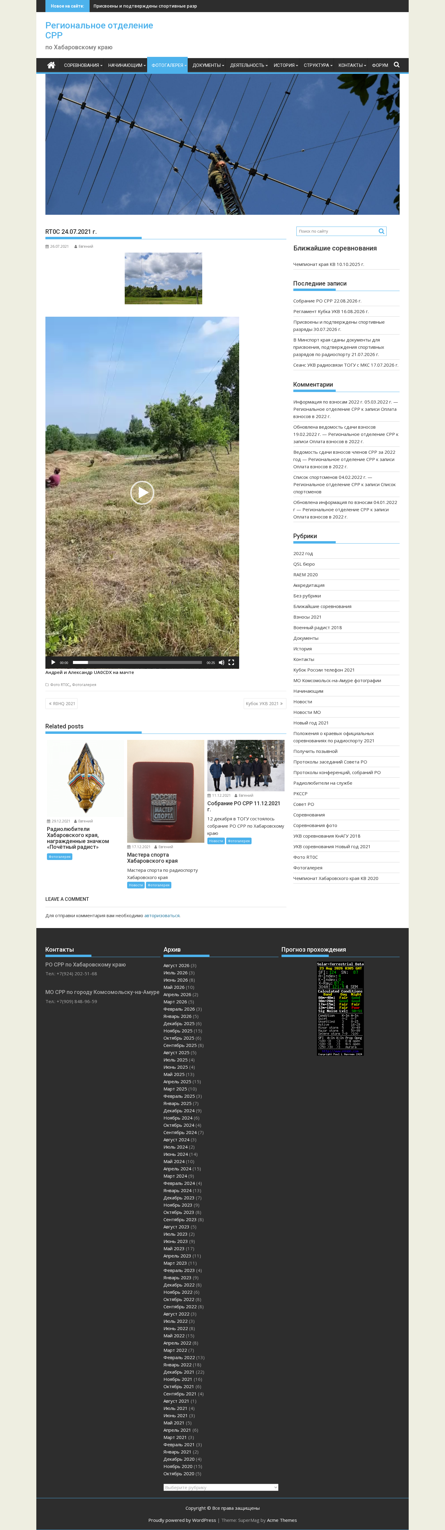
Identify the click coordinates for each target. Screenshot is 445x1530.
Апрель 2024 (177, 1168)
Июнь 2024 (175, 1154)
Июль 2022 (175, 1321)
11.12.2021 (221, 795)
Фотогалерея (167, 65)
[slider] (137, 662)
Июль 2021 (175, 1408)
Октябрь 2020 (178, 1473)
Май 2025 (174, 1074)
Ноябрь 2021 (178, 1379)
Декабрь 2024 (179, 1110)
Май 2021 (174, 1423)
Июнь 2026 (175, 980)
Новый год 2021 (311, 723)
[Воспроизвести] (53, 662)
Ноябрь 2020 (178, 1466)
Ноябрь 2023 (178, 1205)
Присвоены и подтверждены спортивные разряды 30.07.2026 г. (163, 6)
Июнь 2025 (175, 1067)
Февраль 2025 (179, 1096)
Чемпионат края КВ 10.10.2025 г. (328, 264)
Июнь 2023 (175, 1241)
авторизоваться (162, 915)
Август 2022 (176, 1314)
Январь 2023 (177, 1277)
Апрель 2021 (177, 1430)
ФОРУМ (380, 65)
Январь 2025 (177, 1103)
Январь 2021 (177, 1452)
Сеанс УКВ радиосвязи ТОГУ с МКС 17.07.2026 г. (345, 365)
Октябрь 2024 (178, 1125)
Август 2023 (176, 1227)
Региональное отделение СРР (99, 30)
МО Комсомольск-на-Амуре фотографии (337, 680)
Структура (316, 65)
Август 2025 (176, 1052)
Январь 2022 (177, 1365)
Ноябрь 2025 (178, 1031)
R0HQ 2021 (64, 703)
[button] (142, 493)
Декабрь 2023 (179, 1198)
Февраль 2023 (179, 1270)
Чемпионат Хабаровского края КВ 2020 (335, 878)
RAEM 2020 (305, 574)
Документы (207, 65)
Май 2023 (174, 1248)
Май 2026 (174, 987)
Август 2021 (176, 1401)
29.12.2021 (61, 821)
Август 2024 (176, 1139)
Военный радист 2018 (317, 627)
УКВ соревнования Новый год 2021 (332, 846)
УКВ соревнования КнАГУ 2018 (327, 836)
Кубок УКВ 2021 (262, 703)
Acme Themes (282, 1520)
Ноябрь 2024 (178, 1118)
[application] (142, 493)
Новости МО (307, 712)
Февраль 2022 (179, 1357)
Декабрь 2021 (179, 1372)
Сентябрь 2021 (180, 1394)
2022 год (303, 553)
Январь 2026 (177, 1016)
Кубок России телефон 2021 (324, 670)
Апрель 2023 (177, 1256)
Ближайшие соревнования (322, 606)
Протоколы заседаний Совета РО (330, 762)
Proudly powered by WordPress (182, 1520)
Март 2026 (175, 1002)
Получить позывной (315, 751)
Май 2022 (174, 1335)
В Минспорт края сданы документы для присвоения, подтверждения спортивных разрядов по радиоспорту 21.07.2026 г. (338, 347)
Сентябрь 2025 (180, 1045)
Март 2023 (175, 1263)
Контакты (350, 65)
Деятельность (247, 65)
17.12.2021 (141, 846)
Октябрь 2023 (178, 1212)
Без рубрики (307, 596)
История (284, 65)
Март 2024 (175, 1176)
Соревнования (81, 65)
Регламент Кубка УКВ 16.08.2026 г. (331, 311)
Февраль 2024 (179, 1183)
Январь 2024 (177, 1190)
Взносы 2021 (307, 617)
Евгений (86, 246)
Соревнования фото (315, 825)
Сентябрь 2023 (180, 1219)
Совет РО (303, 804)
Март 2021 (175, 1437)
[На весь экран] (231, 662)
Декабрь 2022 (179, 1285)
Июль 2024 (175, 1147)
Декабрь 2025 (179, 1023)
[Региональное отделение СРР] (51, 64)
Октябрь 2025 (178, 1038)
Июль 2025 (175, 1060)
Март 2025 (175, 1089)
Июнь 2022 (175, 1328)
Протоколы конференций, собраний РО (337, 772)
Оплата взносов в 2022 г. (336, 441)
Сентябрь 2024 (180, 1132)
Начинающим (125, 65)
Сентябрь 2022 (180, 1306)
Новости (136, 885)
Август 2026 (176, 965)
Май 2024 (174, 1161)
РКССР (300, 793)
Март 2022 (175, 1350)
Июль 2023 (175, 1234)
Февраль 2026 (179, 1009)
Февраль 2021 (179, 1444)
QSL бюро (304, 564)
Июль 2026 (175, 972)
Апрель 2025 (177, 1081)
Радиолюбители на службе (322, 783)
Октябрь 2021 (178, 1386)
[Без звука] (222, 662)
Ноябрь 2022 (178, 1292)
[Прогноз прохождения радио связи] (340, 1054)
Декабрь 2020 (179, 1459)
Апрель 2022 (177, 1343)
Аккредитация (309, 585)
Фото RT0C (60, 684)
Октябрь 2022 (178, 1299)
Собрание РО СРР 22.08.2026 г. (327, 301)
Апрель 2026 (177, 994)
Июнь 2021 (175, 1415)
